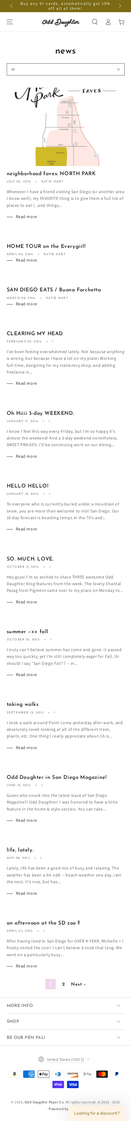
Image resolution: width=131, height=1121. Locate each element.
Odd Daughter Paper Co (44, 1102)
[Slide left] (12, 6)
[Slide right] (119, 6)
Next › (78, 984)
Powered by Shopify (65, 1108)
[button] (94, 22)
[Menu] (9, 22)
